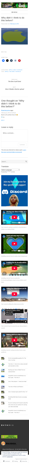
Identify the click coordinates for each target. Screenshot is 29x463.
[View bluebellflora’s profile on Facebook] (1, 425)
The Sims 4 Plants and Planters (15, 386)
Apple (10, 69)
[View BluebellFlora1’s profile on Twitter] (3, 425)
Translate (12, 171)
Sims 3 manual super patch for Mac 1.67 (17, 391)
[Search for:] (14, 161)
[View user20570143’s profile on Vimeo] (9, 425)
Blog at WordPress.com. (8, 449)
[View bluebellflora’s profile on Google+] (11, 425)
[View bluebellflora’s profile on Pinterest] (5, 425)
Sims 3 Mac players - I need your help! (17, 381)
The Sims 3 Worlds (15, 71)
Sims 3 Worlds (17, 69)
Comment (22, 144)
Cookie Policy (10, 456)
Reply (3, 120)
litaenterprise (5, 110)
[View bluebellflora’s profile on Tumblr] (13, 425)
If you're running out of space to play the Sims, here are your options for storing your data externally (18, 404)
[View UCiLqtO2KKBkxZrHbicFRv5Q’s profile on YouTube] (7, 425)
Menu (15, 12)
